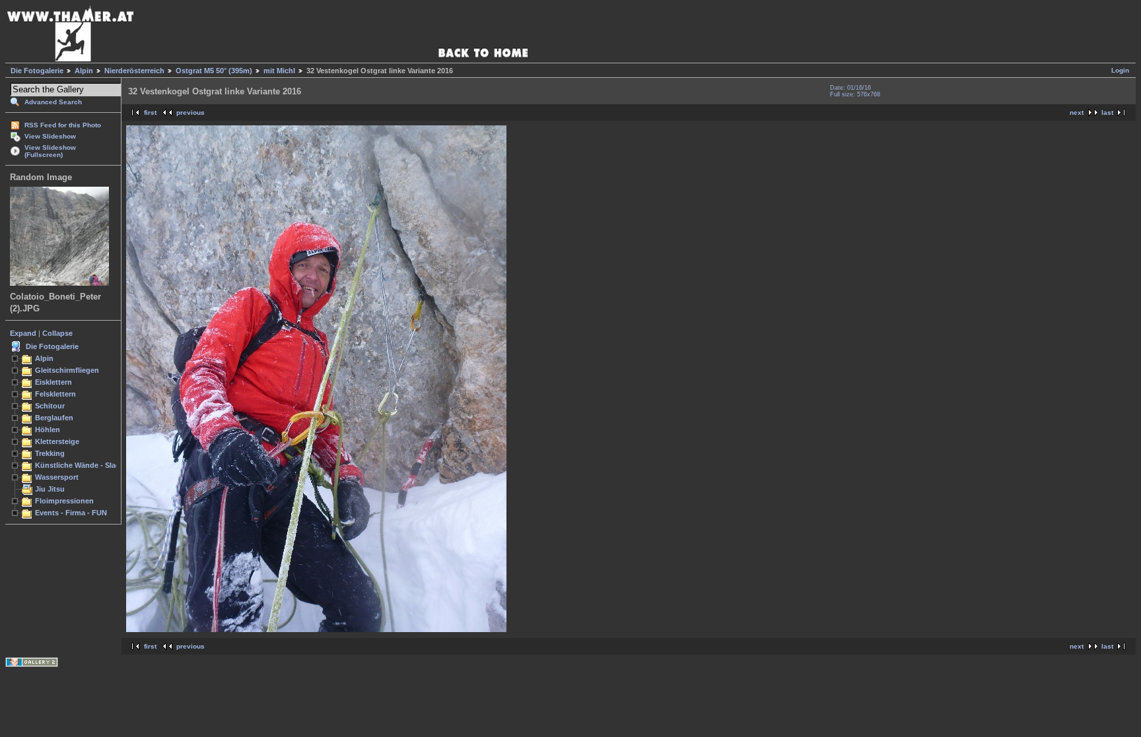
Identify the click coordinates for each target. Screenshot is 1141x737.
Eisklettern (53, 382)
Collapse (57, 333)
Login (1120, 70)
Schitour (50, 406)
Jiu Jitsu (50, 489)
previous (190, 112)
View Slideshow (50, 136)
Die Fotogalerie (37, 71)
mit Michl (279, 71)
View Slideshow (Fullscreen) (50, 151)
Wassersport (57, 477)
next (1077, 112)
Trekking (50, 453)
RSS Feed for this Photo (62, 125)
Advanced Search (53, 102)
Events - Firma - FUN (71, 513)
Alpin (84, 71)
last (1107, 112)
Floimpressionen (64, 501)
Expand (23, 333)
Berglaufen (54, 418)
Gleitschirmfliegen (67, 370)
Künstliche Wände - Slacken (83, 465)
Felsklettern (55, 394)
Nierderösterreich (134, 71)
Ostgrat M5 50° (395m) (214, 71)
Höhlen (47, 429)
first (150, 112)
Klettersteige (57, 441)
